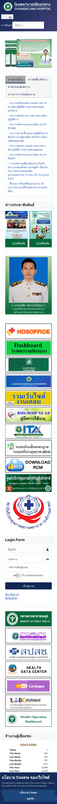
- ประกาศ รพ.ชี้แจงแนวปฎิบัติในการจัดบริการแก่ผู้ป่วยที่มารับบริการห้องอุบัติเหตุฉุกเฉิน (28, 137)
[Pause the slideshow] (42, 53)
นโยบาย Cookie (28, 792)
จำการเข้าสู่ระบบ (18, 567)
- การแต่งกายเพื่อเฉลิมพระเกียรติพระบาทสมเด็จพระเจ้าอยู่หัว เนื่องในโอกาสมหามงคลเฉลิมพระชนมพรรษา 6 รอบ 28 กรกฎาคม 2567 (28, 171)
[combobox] (28, 25)
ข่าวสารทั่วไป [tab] (15, 79)
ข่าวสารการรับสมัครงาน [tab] (21, 94)
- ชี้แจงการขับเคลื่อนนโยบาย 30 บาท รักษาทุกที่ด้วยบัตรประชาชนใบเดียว (28, 187)
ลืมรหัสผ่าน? (12, 594)
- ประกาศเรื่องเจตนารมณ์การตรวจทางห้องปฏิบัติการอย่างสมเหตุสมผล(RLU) (27, 106)
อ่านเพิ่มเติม (18, 243)
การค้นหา (6, 25)
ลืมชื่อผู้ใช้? (11, 598)
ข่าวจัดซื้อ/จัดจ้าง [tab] (37, 79)
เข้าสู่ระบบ (28, 586)
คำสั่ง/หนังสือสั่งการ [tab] (19, 86)
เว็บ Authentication (31, 575)
